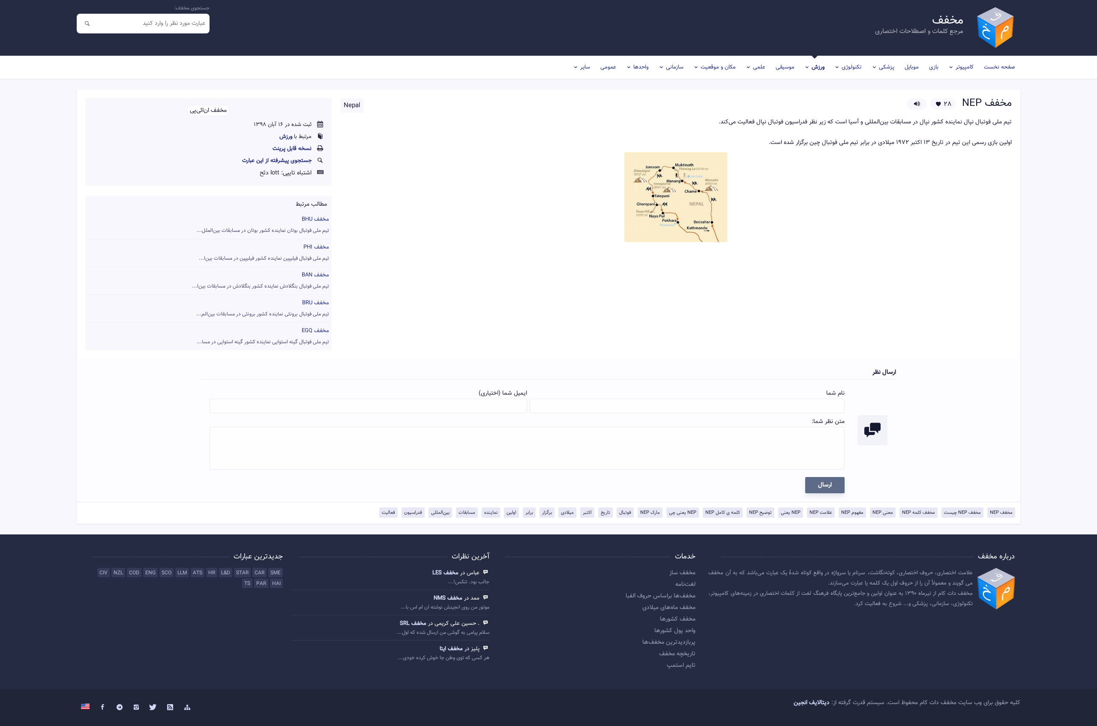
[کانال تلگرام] (119, 707)
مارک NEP (650, 512)
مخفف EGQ (263, 336)
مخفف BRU (262, 308)
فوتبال (625, 512)
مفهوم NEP (852, 512)
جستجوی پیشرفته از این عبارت (277, 160)
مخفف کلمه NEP (918, 512)
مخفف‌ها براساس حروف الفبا (660, 596)
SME (275, 573)
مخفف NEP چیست (962, 512)
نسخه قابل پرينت (292, 148)
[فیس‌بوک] (102, 707)
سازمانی (674, 67)
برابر (529, 512)
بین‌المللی (440, 512)
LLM (182, 573)
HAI (276, 584)
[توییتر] (153, 707)
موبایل (912, 67)
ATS (197, 573)
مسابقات (467, 512)
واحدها (640, 67)
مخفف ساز (682, 573)
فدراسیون (413, 512)
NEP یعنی (790, 512)
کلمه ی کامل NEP (722, 512)
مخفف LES (445, 573)
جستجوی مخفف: (192, 8)
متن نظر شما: (828, 421)
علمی (759, 67)
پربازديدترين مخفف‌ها (668, 642)
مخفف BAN (260, 280)
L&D (225, 573)
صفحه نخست (999, 67)
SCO (166, 573)
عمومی (608, 67)
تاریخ (605, 512)
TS (247, 584)
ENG (150, 573)
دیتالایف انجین (812, 703)
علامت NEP (820, 512)
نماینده (491, 512)
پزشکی (886, 67)
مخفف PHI (264, 252)
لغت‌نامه (685, 584)
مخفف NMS (448, 598)
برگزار (547, 512)
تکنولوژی (851, 67)
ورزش (818, 67)
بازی (933, 67)
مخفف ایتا (451, 649)
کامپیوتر (965, 67)
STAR (242, 573)
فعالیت (388, 512)
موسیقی (785, 67)
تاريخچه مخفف (677, 654)
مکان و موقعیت (718, 67)
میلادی (567, 512)
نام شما (835, 393)
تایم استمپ (681, 665)
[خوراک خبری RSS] (170, 707)
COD (134, 573)
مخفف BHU (263, 224)
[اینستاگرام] (136, 707)
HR (211, 573)
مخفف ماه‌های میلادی (668, 607)
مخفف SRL (413, 623)
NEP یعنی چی (682, 512)
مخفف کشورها (677, 619)
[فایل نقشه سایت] (187, 707)
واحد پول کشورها (674, 631)
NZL (118, 573)
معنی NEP (882, 512)
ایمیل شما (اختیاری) (503, 393)
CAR (259, 573)
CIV (103, 573)
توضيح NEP (760, 512)
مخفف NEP (1001, 512)
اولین (511, 512)
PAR (261, 584)
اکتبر (587, 512)
